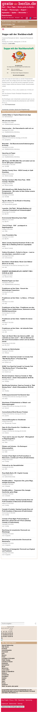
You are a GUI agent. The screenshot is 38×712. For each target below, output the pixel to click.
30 (12, 636)
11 (3, 633)
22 (10, 635)
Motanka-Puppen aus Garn (10, 281)
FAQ (22, 17)
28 (9, 636)
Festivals (4, 648)
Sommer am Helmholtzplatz (11, 349)
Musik (3, 666)
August (23, 10)
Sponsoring (28, 700)
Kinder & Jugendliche (8, 671)
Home (3, 26)
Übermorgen (14, 10)
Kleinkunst (5, 663)
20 (7, 635)
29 (10, 636)
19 (5, 635)
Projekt (17, 17)
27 (7, 636)
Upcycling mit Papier (8, 153)
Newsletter (22, 13)
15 (10, 633)
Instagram (27, 18)
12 (5, 633)
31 (2, 638)
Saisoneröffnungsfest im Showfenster (14, 419)
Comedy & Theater (7, 661)
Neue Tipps (11, 7)
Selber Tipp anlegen (8, 17)
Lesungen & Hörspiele (8, 658)
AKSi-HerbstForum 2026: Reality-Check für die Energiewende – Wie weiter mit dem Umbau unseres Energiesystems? (18, 191)
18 (3, 635)
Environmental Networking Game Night (14, 218)
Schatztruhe (5, 675)
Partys (4, 683)
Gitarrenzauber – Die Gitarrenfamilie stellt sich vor (18, 128)
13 (7, 633)
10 (2, 633)
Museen (4, 655)
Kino (3, 653)
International (5, 665)
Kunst (3, 657)
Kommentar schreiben (15, 109)
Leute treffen (11, 43)
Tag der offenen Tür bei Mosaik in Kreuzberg (16, 200)
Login (34, 17)
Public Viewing (6, 660)
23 (12, 635)
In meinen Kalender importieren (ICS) (3, 29)
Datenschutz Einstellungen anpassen (13, 707)
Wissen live (5, 668)
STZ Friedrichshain (10, 104)
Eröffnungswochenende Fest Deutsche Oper (16, 395)
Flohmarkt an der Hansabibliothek (12, 465)
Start (3, 7)
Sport (3, 681)
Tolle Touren (5, 647)
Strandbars (5, 676)
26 (5, 636)
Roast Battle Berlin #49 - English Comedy (15, 473)
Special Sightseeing (7, 645)
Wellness (4, 673)
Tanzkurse (5, 684)
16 (12, 633)
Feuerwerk (5, 652)
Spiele (3, 679)
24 (2, 636)
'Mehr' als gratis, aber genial (10, 686)
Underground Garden (8, 136)
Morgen (4, 10)
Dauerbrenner (7, 15)
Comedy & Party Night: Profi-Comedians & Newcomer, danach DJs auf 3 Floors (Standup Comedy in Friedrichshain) (16, 520)
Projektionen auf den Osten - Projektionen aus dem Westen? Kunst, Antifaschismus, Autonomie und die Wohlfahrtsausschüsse (18, 309)
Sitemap (20, 703)
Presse (11, 700)
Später (14, 13)
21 (9, 635)
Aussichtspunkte (7, 650)
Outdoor (4, 678)
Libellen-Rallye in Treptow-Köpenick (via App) (16, 115)
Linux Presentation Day (9, 235)
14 (9, 633)
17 (2, 635)
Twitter (30, 18)
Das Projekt (5, 700)
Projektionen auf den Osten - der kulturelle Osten (17, 328)
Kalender (9, 26)
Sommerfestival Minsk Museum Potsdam (15, 412)
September (6, 13)
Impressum (5, 703)
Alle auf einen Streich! (9, 120)
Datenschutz (13, 703)
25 (3, 636)
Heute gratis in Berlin (26, 7)
